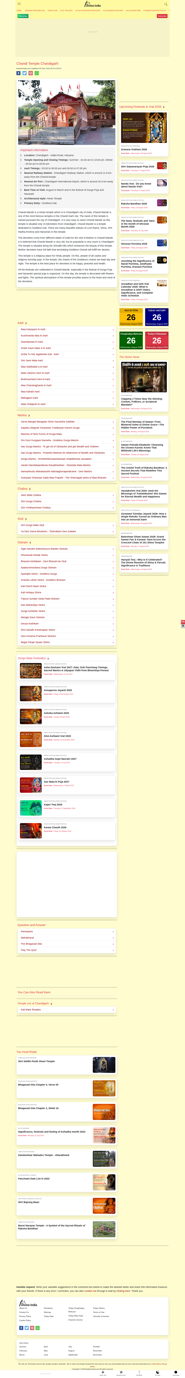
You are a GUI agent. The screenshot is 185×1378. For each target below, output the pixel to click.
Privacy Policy (25, 1316)
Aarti (20, 323)
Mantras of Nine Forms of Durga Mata (41, 434)
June (46, 1355)
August (71, 1351)
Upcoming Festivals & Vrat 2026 (140, 106)
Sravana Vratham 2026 (35, 11)
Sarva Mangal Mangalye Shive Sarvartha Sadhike (48, 421)
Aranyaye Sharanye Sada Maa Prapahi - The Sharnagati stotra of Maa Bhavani (63, 477)
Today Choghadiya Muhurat (76, 1310)
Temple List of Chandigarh (33, 1003)
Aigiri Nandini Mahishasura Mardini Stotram (44, 548)
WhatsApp (23, 16)
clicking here (123, 1291)
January (22, 1347)
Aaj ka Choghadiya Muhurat (87, 11)
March (22, 1355)
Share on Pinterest (31, 73)
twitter (27, 1328)
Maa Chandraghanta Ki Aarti (36, 385)
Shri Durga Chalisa (31, 501)
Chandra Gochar (75, 1320)
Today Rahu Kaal (75, 1316)
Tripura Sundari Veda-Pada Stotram (40, 598)
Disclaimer (48, 1308)
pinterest (32, 1328)
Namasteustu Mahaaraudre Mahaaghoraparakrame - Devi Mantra (56, 471)
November (97, 1351)
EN (183, 622)
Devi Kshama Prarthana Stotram (38, 636)
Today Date (53, 11)
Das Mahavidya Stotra (33, 605)
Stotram (22, 542)
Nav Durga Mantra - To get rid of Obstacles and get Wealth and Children (60, 446)
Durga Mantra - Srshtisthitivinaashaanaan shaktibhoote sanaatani (56, 459)
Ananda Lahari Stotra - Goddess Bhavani (43, 580)
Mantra (22, 415)
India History (23, 1343)
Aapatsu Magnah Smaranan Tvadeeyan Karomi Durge (50, 427)
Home (19, 11)
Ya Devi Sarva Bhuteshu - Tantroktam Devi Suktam (48, 531)
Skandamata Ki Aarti (32, 341)
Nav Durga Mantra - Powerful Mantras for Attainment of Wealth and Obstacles (63, 452)
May (46, 1351)
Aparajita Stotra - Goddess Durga (39, 573)
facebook (21, 1328)
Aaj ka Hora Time (133, 11)
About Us (23, 1308)
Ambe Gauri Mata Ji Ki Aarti (36, 348)
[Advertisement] (92, 38)
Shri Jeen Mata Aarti (32, 360)
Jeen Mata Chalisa (31, 495)
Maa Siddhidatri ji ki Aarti (34, 366)
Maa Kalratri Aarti (30, 391)
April (46, 1347)
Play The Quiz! (66, 11)
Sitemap (47, 1312)
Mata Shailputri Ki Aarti (33, 404)
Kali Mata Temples (31, 1009)
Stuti (20, 518)
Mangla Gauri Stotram (33, 617)
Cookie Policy (25, 1320)
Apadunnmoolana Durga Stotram (38, 567)
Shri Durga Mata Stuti (32, 525)
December (97, 1355)
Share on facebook (18, 73)
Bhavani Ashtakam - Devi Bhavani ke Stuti (43, 561)
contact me (90, 1291)
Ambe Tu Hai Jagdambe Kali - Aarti (40, 354)
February (23, 1351)
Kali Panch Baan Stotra (33, 586)
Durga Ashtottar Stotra (33, 611)
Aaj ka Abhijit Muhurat (113, 11)
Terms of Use (98, 1312)
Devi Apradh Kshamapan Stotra (38, 629)
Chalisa (22, 488)
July (70, 1347)
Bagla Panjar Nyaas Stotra (35, 642)
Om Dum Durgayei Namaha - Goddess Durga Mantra (49, 440)
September (73, 1355)
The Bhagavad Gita (31, 943)
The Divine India (92, 4)
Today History (99, 1308)
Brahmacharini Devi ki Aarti (35, 379)
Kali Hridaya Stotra (31, 592)
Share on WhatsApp (37, 73)
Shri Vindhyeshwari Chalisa (36, 507)
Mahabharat (27, 937)
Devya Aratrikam (30, 623)
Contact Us (24, 1312)
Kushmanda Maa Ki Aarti (34, 335)
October (96, 1347)
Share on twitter (24, 73)
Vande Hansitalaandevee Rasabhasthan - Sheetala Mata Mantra (55, 465)
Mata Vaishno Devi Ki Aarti (35, 373)
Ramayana (27, 931)
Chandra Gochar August (154, 11)
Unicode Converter (101, 1316)
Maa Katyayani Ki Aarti (33, 329)
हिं (183, 626)
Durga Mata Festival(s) (32, 658)
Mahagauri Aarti (29, 398)
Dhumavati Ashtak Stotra (34, 555)
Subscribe (162, 16)
